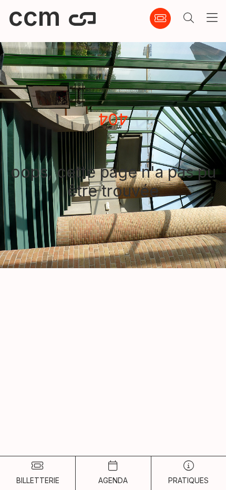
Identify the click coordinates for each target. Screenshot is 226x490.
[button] (188, 18)
